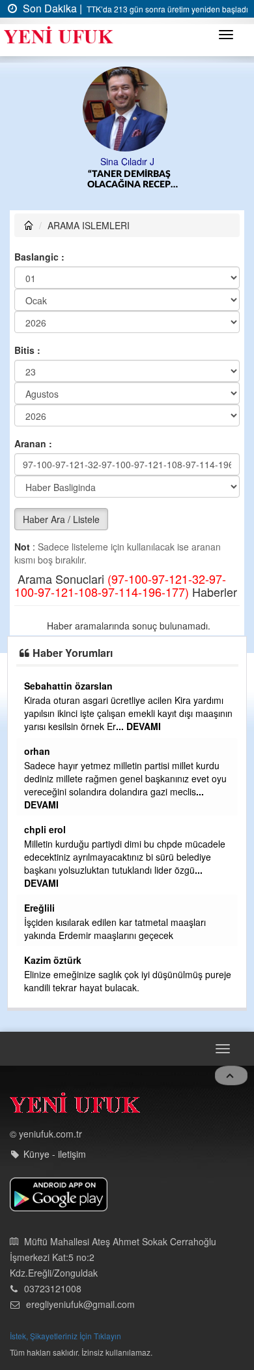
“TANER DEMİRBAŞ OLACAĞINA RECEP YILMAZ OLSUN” (129, 180)
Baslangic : (39, 256)
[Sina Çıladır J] (127, 107)
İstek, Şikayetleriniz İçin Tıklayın (65, 1335)
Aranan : (33, 443)
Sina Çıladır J (127, 161)
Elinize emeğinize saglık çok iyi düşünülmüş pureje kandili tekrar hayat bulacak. (127, 981)
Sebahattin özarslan (68, 685)
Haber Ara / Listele (61, 519)
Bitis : (27, 350)
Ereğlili (39, 907)
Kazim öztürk (52, 959)
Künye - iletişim (54, 1153)
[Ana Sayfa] (75, 1105)
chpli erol (45, 829)
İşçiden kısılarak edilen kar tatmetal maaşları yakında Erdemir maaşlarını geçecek (115, 929)
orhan (37, 750)
